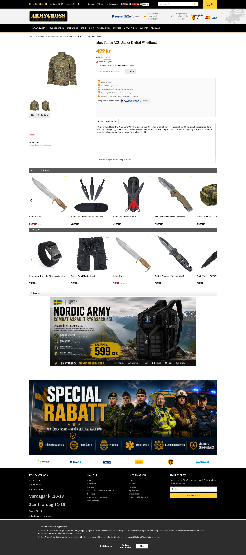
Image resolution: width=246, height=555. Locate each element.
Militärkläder (37, 28)
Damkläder (72, 28)
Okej (142, 546)
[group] (49, 200)
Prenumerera (193, 495)
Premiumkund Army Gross (98, 497)
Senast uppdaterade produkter (100, 490)
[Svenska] (122, 4)
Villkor (100, 4)
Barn (83, 28)
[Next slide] (214, 200)
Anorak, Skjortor (59, 36)
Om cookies (134, 494)
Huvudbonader (56, 28)
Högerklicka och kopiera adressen (40, 145)
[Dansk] (135, 4)
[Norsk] (133, 4)
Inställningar (106, 546)
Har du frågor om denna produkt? (115, 160)
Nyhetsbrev (134, 490)
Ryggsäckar (103, 28)
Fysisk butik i (118, 96)
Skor (91, 28)
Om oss (90, 487)
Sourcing (91, 494)
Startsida (33, 36)
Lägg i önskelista (39, 115)
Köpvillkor (91, 484)
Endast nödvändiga (125, 546)
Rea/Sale (155, 28)
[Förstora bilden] (62, 69)
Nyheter (144, 28)
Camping (116, 28)
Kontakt (91, 4)
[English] (124, 4)
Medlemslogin (112, 4)
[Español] (138, 4)
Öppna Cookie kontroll (138, 497)
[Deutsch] (127, 4)
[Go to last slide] (31, 200)
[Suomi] (130, 4)
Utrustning (130, 28)
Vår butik (133, 484)
